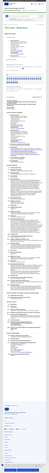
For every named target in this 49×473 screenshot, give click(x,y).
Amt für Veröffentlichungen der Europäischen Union (15, 412)
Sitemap (6, 447)
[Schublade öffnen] (6, 33)
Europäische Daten (8, 455)
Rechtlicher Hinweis (8, 434)
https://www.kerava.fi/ (21, 142)
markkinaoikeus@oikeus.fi (19, 349)
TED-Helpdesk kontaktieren (9, 423)
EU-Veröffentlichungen (8, 462)
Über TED (6, 445)
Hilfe (5, 420)
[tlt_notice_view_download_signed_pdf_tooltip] (23, 68)
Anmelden (35, 4)
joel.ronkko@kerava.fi (18, 139)
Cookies (5, 437)
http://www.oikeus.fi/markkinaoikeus (25, 352)
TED (5, 24)
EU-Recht (6, 453)
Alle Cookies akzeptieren (10, 470)
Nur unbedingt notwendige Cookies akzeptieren (28, 470)
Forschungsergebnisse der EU (10, 457)
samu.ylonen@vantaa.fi (17, 51)
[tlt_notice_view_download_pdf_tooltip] (7, 79)
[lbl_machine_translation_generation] (21, 87)
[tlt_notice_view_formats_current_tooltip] (41, 97)
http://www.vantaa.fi (20, 53)
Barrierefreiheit (7, 439)
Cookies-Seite (38, 464)
